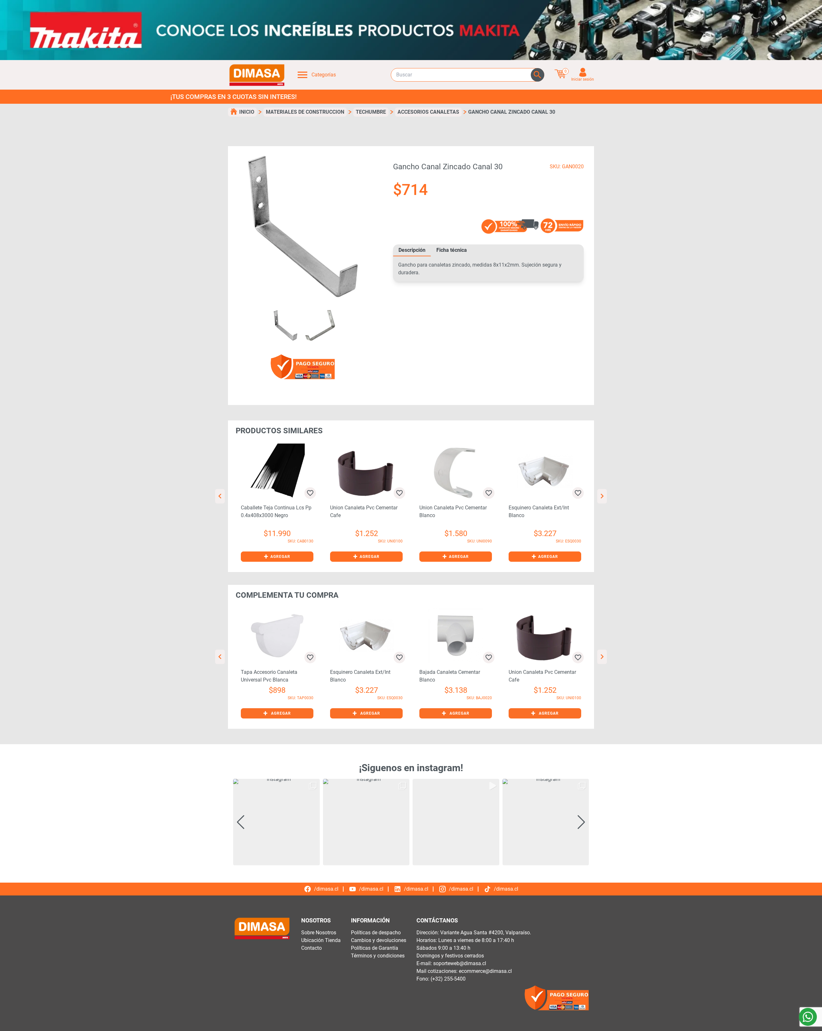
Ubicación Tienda (321, 940)
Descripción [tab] (411, 250)
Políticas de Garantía (374, 948)
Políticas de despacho (376, 933)
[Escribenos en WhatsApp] (808, 1017)
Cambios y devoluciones (378, 940)
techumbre (371, 112)
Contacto (311, 948)
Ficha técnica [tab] (451, 250)
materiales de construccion (305, 112)
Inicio (246, 112)
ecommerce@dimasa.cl (485, 971)
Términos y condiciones (378, 956)
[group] (276, 822)
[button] (277, 556)
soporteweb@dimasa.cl (459, 963)
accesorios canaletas (428, 112)
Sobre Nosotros (318, 933)
